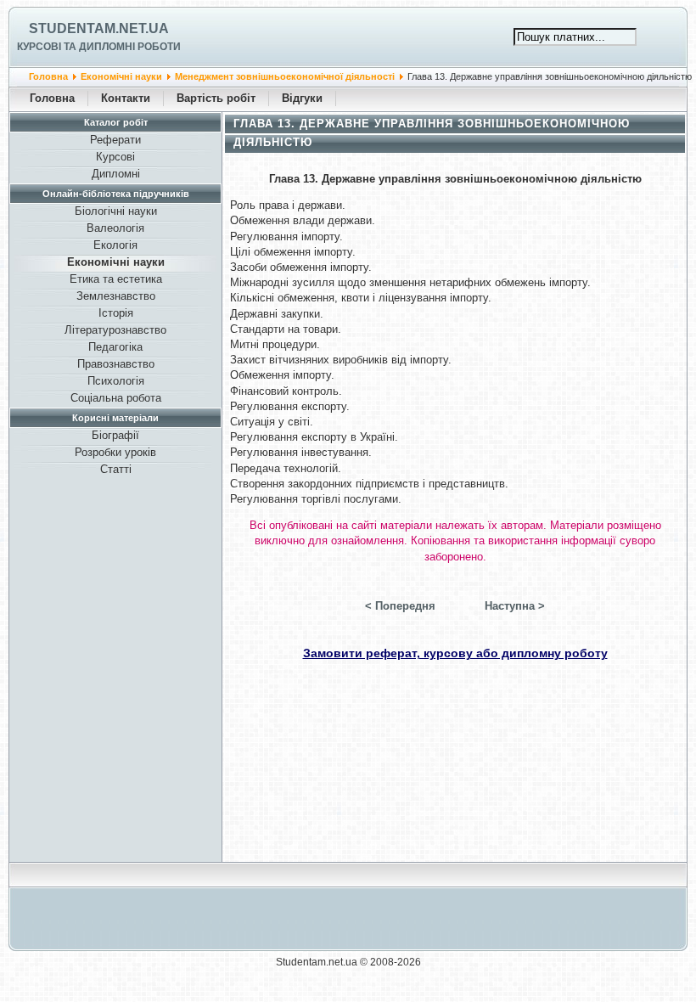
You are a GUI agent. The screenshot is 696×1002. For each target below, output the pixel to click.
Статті (116, 469)
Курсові (115, 156)
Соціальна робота (115, 397)
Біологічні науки (116, 211)
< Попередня (400, 606)
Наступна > (515, 606)
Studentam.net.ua (99, 28)
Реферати (115, 139)
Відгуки (302, 98)
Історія (115, 313)
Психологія (115, 380)
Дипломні (116, 173)
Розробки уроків (115, 452)
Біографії (115, 435)
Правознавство (115, 363)
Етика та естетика (116, 279)
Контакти (125, 98)
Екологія (115, 245)
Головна (48, 76)
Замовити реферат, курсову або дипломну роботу (455, 653)
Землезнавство (115, 296)
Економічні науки (121, 76)
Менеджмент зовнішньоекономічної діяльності (285, 76)
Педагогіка (115, 347)
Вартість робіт (216, 98)
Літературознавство (115, 330)
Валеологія (115, 228)
